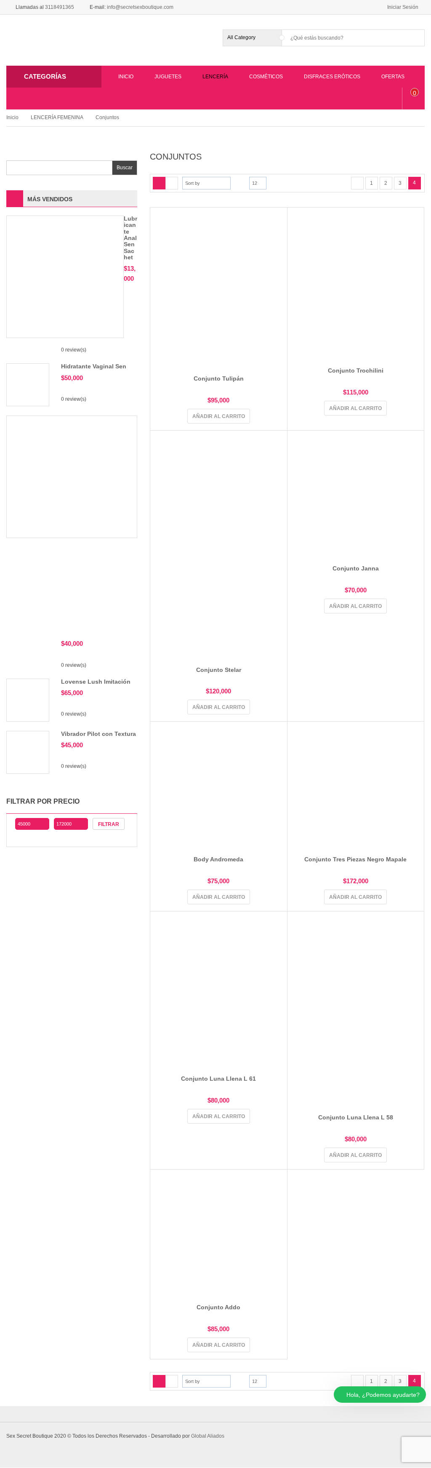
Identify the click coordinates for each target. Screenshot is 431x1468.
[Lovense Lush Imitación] (28, 700)
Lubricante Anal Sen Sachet (130, 238)
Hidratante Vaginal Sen (93, 366)
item (415, 93)
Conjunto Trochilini (355, 370)
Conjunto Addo (218, 1307)
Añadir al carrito (218, 416)
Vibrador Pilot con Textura (98, 733)
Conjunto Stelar (218, 669)
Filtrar (108, 824)
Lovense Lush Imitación (95, 681)
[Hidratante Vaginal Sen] (28, 384)
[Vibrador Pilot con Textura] (28, 752)
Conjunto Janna (356, 568)
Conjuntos (107, 117)
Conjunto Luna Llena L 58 (355, 1117)
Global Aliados (207, 1436)
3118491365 (59, 7)
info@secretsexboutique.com (140, 7)
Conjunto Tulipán (219, 378)
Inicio (12, 117)
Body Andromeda (218, 859)
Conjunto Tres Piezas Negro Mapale (355, 859)
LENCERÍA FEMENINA (57, 117)
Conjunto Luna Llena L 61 (218, 1078)
